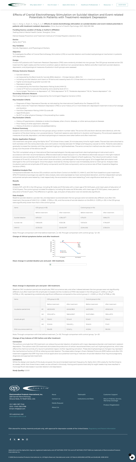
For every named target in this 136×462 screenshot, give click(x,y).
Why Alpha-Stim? (36, 5)
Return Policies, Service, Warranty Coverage (112, 400)
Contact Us (56, 399)
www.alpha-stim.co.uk (17, 416)
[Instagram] (27, 439)
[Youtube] (19, 439)
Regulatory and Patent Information (102, 428)
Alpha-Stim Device (69, 5)
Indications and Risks (86, 399)
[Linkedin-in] (23, 439)
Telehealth (82, 394)
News (54, 394)
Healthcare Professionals (89, 5)
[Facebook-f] (10, 439)
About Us (55, 407)
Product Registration (111, 405)
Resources (107, 5)
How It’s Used (52, 5)
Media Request (57, 403)
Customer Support (111, 394)
